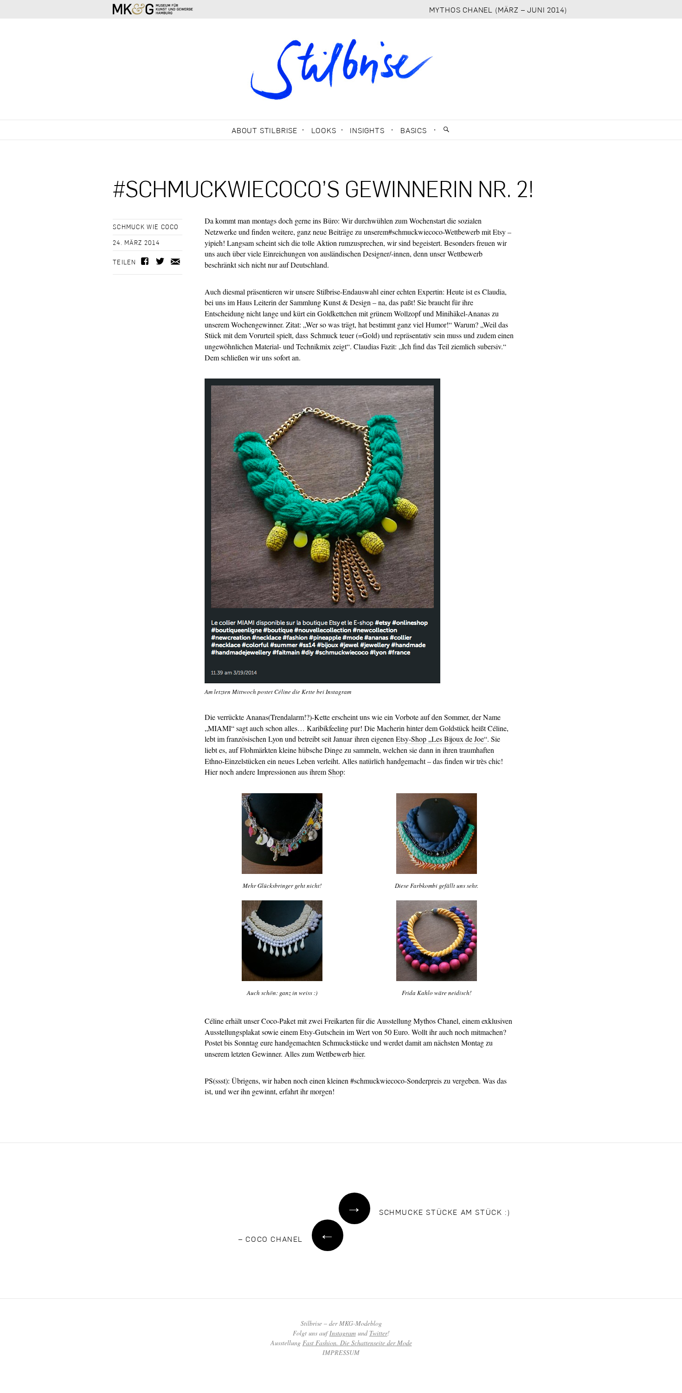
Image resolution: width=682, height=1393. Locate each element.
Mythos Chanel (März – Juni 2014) (498, 9)
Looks (323, 130)
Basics (413, 130)
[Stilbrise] (341, 67)
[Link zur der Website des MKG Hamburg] (153, 9)
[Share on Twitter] (159, 263)
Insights (367, 130)
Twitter (378, 1333)
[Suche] (446, 130)
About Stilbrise (264, 130)
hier (358, 1054)
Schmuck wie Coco (146, 227)
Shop (335, 772)
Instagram (342, 1333)
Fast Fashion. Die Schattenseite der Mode (357, 1342)
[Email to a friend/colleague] (175, 261)
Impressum (341, 1352)
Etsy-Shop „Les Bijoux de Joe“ (441, 739)
